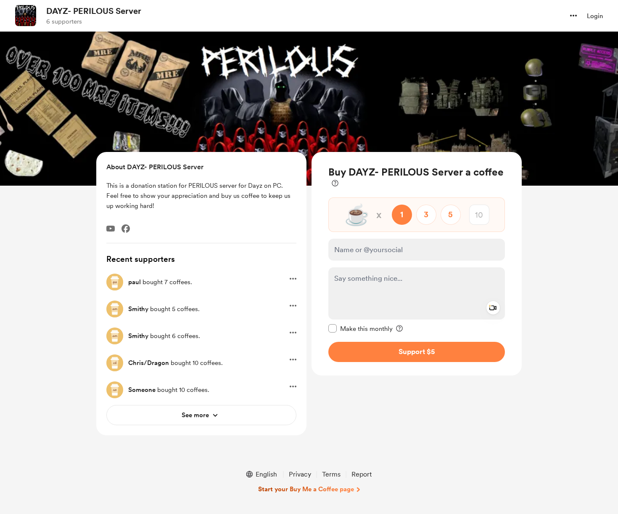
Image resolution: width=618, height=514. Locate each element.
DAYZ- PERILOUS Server (93, 11)
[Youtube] (110, 228)
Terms (331, 474)
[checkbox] (360, 328)
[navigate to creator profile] (25, 15)
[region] (417, 264)
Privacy (300, 474)
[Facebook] (125, 228)
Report (361, 474)
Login (595, 16)
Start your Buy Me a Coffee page (306, 489)
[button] (573, 15)
